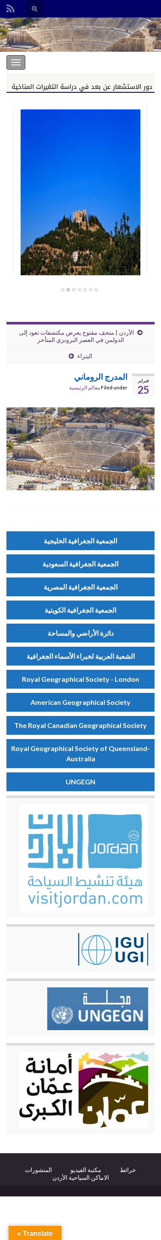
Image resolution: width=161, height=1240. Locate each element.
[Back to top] (19, 1220)
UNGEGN (80, 782)
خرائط (128, 1169)
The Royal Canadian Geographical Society (80, 725)
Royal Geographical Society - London (80, 679)
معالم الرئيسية (84, 387)
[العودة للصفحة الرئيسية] (80, 35)
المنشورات (38, 1169)
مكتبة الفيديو (85, 1169)
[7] (62, 290)
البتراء (84, 355)
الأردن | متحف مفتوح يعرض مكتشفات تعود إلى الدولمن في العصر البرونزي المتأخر (76, 336)
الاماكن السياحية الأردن (80, 1177)
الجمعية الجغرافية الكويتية (80, 610)
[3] (85, 290)
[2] (90, 290)
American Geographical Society (80, 702)
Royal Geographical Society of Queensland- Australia (80, 753)
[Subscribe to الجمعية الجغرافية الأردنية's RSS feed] (10, 7)
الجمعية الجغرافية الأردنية (119, 62)
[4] (79, 290)
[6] (68, 290)
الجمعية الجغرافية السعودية (80, 564)
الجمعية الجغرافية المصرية (81, 587)
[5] (74, 290)
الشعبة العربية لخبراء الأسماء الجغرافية (81, 656)
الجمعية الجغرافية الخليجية (80, 540)
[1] (96, 290)
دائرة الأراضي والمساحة (81, 633)
